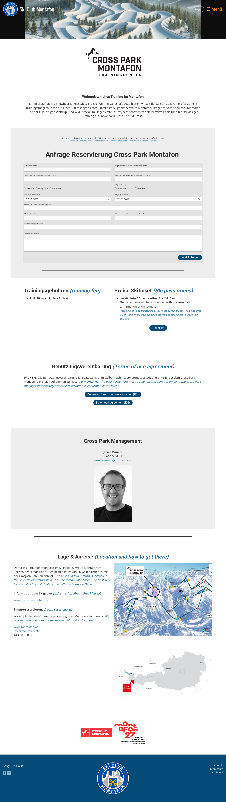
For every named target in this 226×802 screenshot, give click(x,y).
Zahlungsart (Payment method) (34, 223)
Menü (216, 9)
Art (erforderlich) (120, 185)
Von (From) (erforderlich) (32, 195)
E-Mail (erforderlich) (30, 214)
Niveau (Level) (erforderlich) (33, 185)
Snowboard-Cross (125, 188)
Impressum (216, 769)
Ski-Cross (141, 188)
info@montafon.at (26, 631)
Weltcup (30, 188)
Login (198, 9)
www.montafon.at (26, 627)
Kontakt (218, 765)
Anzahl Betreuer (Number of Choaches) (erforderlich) (132, 175)
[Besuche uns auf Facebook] (4, 773)
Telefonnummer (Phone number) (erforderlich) (130, 214)
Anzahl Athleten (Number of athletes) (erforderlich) (41, 175)
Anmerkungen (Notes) (31, 233)
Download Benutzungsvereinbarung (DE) (113, 394)
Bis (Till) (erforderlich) (122, 195)
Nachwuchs (57, 188)
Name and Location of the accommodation (38, 204)
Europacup (43, 188)
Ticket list (158, 327)
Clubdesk (217, 772)
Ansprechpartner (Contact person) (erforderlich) (131, 166)
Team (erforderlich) (30, 166)
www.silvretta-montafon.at (32, 600)
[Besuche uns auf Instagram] (9, 773)
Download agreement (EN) (113, 402)
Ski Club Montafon (37, 9)
